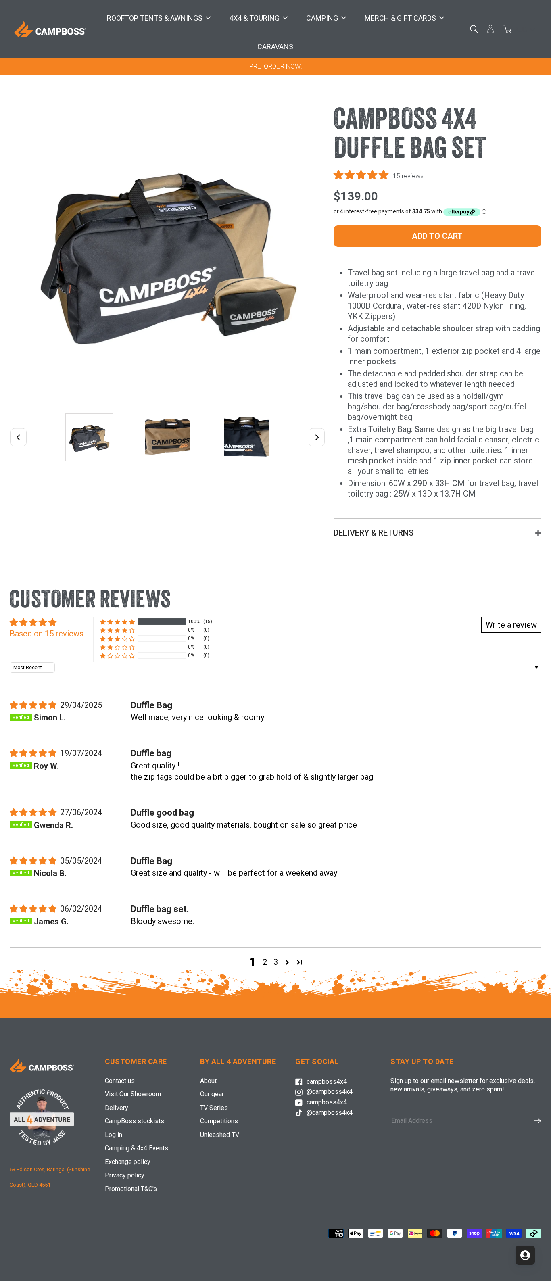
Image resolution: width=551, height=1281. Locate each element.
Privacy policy (124, 1175)
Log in (113, 1135)
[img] (34, 705)
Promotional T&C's (131, 1189)
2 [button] (265, 962)
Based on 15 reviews (46, 633)
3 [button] (275, 962)
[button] (362, 175)
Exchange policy (127, 1162)
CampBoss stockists (134, 1121)
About (208, 1081)
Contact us (120, 1081)
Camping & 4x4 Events (136, 1148)
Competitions (219, 1121)
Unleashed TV (219, 1135)
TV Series (214, 1108)
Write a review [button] (511, 625)
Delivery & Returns (373, 533)
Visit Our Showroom (133, 1094)
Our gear (212, 1094)
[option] (275, 66)
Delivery (116, 1108)
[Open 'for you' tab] (525, 1255)
